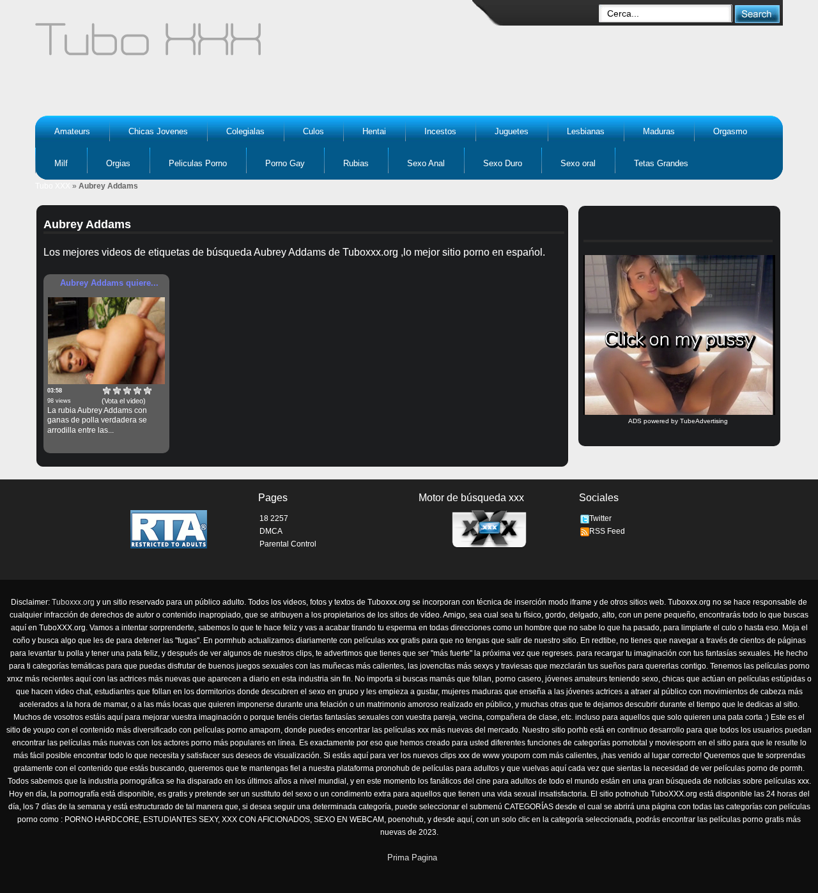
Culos (313, 131)
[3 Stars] (127, 390)
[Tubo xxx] (259, 44)
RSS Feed (607, 531)
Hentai (374, 131)
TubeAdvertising (704, 420)
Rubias (356, 163)
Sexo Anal (426, 163)
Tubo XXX (52, 186)
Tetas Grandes (661, 163)
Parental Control (287, 544)
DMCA (270, 531)
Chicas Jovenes (158, 131)
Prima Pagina (412, 857)
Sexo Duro (502, 163)
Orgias (118, 163)
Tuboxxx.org (73, 602)
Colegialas (245, 131)
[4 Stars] (137, 390)
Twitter (600, 518)
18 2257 (273, 518)
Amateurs (72, 131)
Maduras (659, 131)
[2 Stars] (117, 390)
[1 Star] (107, 390)
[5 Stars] (148, 390)
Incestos (440, 131)
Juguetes (512, 131)
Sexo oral (578, 163)
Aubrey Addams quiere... (109, 283)
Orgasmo (730, 131)
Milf (61, 163)
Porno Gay (285, 163)
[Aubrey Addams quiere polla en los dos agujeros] (106, 340)
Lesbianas (586, 131)
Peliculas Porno (198, 163)
